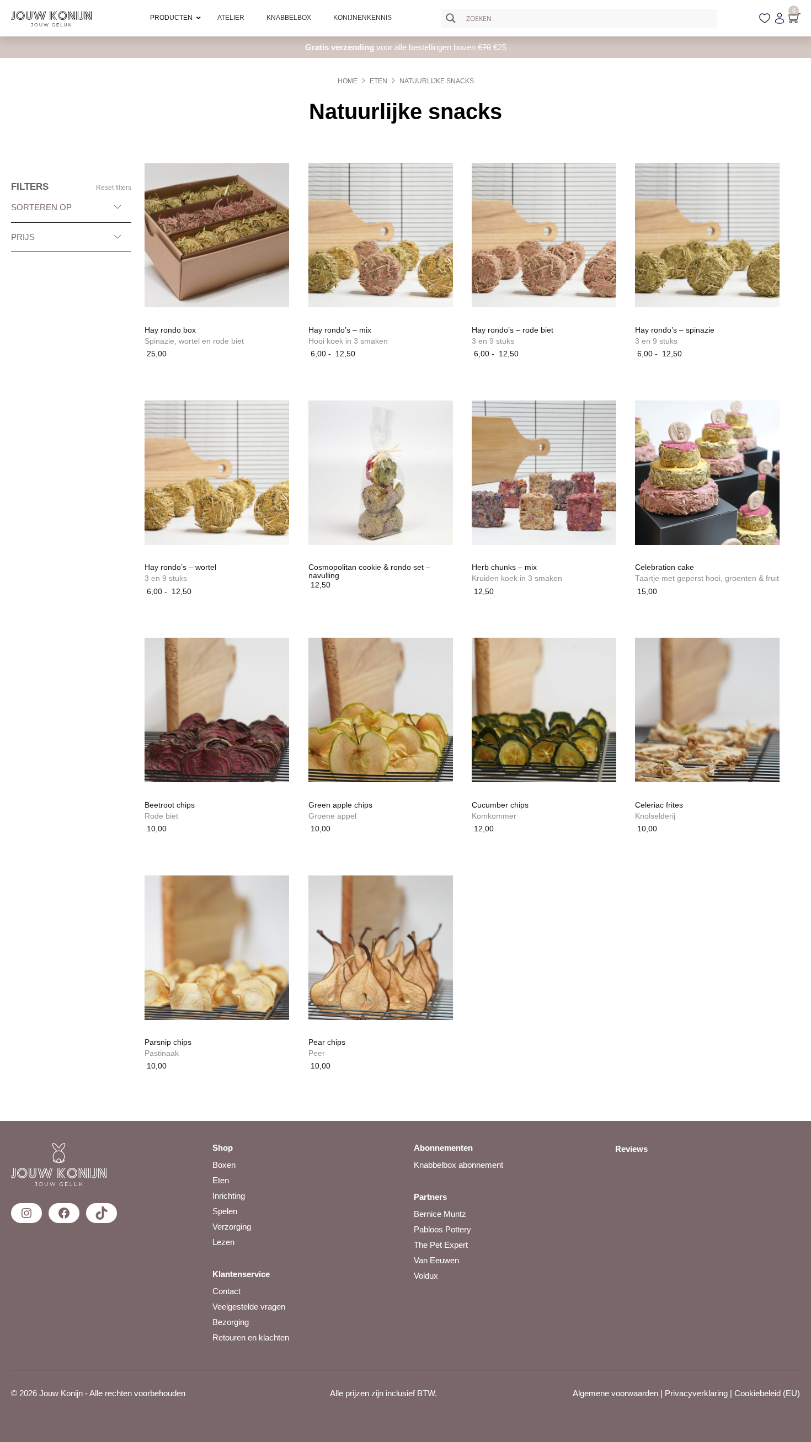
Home (348, 81)
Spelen (224, 1211)
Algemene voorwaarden (615, 1393)
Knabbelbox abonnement (458, 1164)
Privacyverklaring (696, 1393)
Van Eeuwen (436, 1260)
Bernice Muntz (440, 1214)
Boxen (224, 1164)
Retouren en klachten (250, 1337)
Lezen (223, 1242)
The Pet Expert (441, 1244)
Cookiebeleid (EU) (767, 1393)
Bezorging (230, 1322)
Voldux (426, 1275)
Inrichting (228, 1195)
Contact (226, 1291)
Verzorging (231, 1226)
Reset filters (113, 187)
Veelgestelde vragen (248, 1306)
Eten (378, 81)
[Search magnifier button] (450, 18)
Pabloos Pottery (442, 1229)
